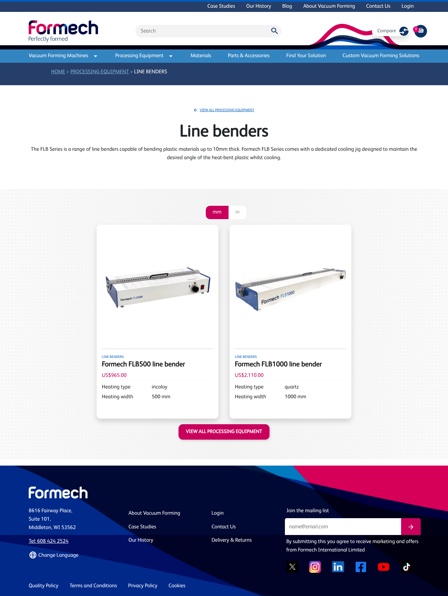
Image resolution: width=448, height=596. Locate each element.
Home (58, 72)
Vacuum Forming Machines (58, 56)
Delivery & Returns (232, 540)
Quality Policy (43, 586)
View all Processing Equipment (227, 110)
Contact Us (378, 6)
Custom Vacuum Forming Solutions (381, 56)
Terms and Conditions (93, 586)
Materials (200, 56)
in (238, 212)
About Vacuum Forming (329, 6)
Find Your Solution (306, 56)
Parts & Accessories (249, 56)
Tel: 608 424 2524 (49, 541)
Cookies (177, 586)
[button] (74, 555)
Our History (258, 6)
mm (217, 212)
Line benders (150, 72)
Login (407, 6)
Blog (287, 6)
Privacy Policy (143, 586)
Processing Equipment (139, 56)
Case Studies (221, 6)
